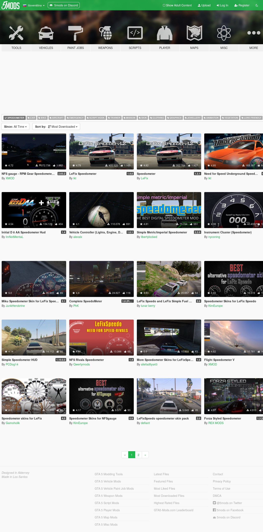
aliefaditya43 (149, 364)
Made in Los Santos (15, 477)
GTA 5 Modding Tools (109, 474)
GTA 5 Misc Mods (106, 524)
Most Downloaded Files (169, 496)
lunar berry (148, 306)
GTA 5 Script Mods (107, 503)
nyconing (214, 237)
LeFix (144, 178)
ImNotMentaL (14, 237)
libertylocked (149, 237)
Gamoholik (13, 423)
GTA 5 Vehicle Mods (108, 481)
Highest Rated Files (166, 503)
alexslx (77, 237)
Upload (206, 5)
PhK (76, 306)
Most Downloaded (55, 126)
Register (243, 5)
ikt (74, 178)
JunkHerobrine (15, 306)
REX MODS (216, 423)
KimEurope (215, 306)
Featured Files (163, 481)
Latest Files (161, 474)
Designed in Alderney (15, 473)
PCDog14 (12, 364)
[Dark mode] (257, 5)
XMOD (10, 178)
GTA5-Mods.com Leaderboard (173, 510)
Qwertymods (81, 364)
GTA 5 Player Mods (107, 510)
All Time (14, 126)
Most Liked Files (164, 488)
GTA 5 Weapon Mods (108, 496)
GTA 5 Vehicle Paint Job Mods (114, 488)
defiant (145, 423)
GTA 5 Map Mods (106, 517)
